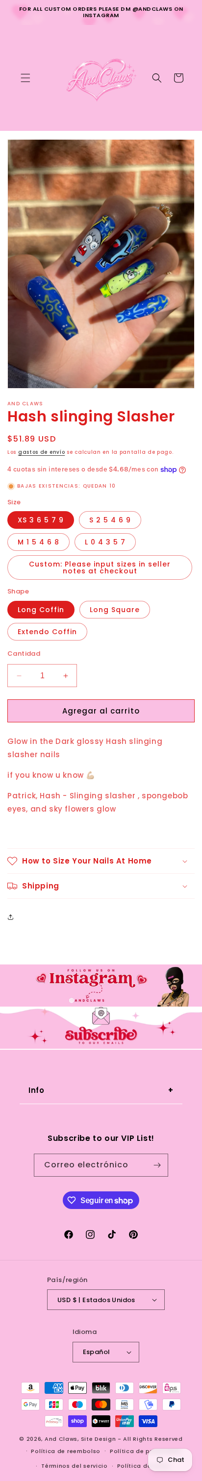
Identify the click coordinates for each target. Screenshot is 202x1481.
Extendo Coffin (47, 632)
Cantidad (23, 653)
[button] (25, 78)
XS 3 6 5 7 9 (41, 520)
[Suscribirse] (157, 1165)
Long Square (115, 610)
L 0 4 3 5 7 (105, 542)
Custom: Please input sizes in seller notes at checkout (100, 567)
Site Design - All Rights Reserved (132, 1439)
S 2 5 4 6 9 (110, 520)
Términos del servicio (74, 1466)
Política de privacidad (145, 1451)
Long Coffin (41, 610)
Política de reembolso (66, 1451)
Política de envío (143, 1466)
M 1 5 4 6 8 (38, 542)
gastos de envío (41, 452)
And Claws (61, 1439)
